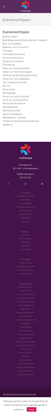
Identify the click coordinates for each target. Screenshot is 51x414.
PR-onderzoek (25, 349)
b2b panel (25, 235)
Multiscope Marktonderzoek (23, 394)
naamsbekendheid (25, 338)
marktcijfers (25, 199)
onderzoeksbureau (26, 210)
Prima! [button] (31, 409)
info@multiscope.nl (25, 174)
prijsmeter (25, 356)
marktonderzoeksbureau (25, 207)
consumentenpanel (25, 238)
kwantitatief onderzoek (25, 196)
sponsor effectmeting (25, 371)
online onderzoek (25, 214)
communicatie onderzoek (25, 294)
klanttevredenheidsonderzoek (25, 320)
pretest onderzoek (25, 352)
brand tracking (25, 290)
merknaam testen (25, 331)
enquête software (25, 263)
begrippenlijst (25, 218)
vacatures (25, 221)
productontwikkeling (25, 363)
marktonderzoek (25, 203)
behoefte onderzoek (25, 287)
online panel (25, 246)
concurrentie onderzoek (25, 301)
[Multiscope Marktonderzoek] (25, 151)
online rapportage (25, 273)
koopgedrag (25, 323)
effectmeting (25, 309)
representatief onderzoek (25, 367)
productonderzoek (25, 360)
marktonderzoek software (25, 266)
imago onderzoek (25, 316)
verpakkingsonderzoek (25, 374)
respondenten (25, 249)
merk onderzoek (25, 327)
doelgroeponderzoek (25, 305)
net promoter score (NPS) (25, 342)
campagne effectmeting (25, 298)
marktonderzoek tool (25, 270)
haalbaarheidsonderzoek (25, 312)
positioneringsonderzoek (25, 345)
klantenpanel (25, 242)
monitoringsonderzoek (25, 334)
